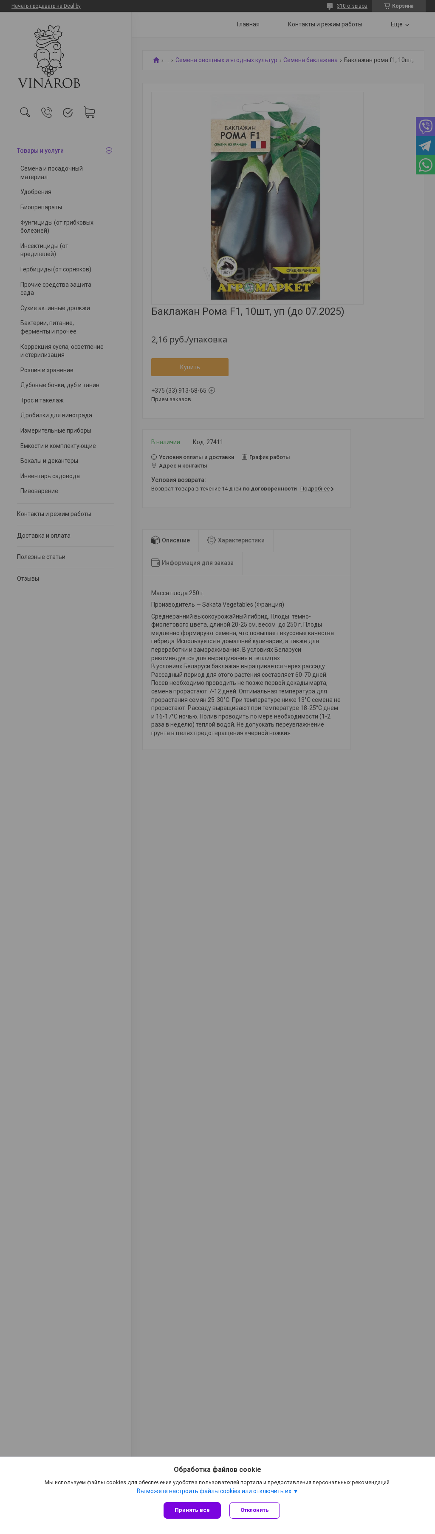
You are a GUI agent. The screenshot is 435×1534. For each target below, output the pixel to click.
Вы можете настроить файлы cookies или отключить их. (215, 1491)
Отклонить (254, 1510)
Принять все (192, 1510)
